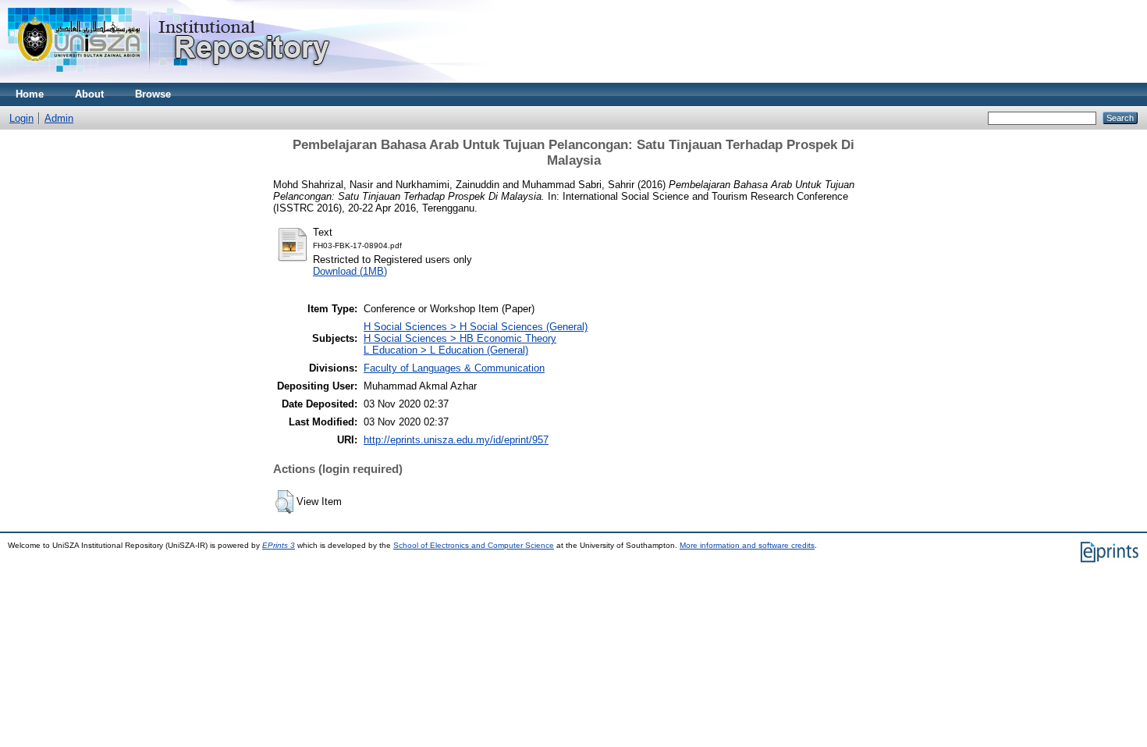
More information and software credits (747, 545)
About (89, 94)
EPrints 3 (278, 545)
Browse (153, 94)
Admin (58, 118)
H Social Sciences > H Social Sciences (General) (476, 327)
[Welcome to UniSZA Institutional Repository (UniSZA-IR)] (170, 79)
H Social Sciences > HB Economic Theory (460, 338)
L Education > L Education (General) (446, 350)
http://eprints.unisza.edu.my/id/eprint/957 (456, 440)
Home (30, 94)
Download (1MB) (350, 271)
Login (21, 118)
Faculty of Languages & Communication (454, 368)
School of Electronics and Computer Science (473, 545)
